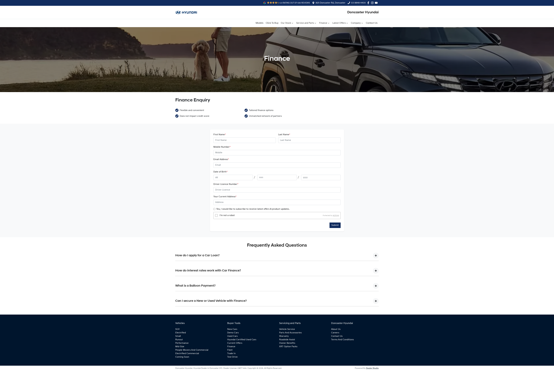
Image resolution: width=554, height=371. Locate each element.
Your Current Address (224, 197)
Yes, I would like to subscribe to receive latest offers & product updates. (253, 209)
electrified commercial (187, 353)
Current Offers (234, 343)
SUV (177, 329)
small (178, 336)
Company (356, 23)
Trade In (231, 353)
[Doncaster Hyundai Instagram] (373, 2)
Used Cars (232, 336)
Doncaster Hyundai (363, 12)
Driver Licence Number (225, 184)
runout (179, 340)
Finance (323, 23)
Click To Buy (272, 23)
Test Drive (232, 357)
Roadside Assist (287, 340)
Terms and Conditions (342, 340)
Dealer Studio (372, 368)
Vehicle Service (287, 329)
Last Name (284, 134)
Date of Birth (220, 172)
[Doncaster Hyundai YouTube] (377, 2)
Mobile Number (222, 147)
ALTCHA (336, 215)
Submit (335, 225)
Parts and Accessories (290, 333)
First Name (219, 134)
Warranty (284, 336)
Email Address (221, 159)
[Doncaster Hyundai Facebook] (369, 2)
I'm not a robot (227, 215)
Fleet (230, 350)
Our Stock (286, 23)
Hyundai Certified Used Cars (241, 340)
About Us (335, 329)
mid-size (179, 346)
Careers (335, 333)
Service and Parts (305, 23)
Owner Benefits (287, 343)
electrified (180, 333)
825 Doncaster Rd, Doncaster (330, 3)
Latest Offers (339, 23)
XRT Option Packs (288, 346)
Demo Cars (233, 333)
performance (182, 343)
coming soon (182, 357)
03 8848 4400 (358, 3)
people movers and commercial (191, 350)
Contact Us (372, 23)
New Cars (232, 329)
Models (259, 23)
